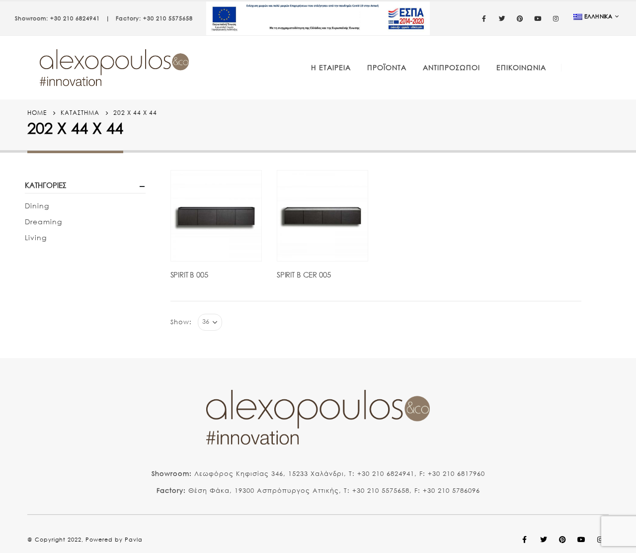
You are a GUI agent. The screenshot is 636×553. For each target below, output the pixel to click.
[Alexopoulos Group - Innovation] (114, 67)
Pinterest (562, 539)
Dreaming (43, 221)
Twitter (543, 539)
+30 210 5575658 (168, 18)
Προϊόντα (386, 67)
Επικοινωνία (521, 67)
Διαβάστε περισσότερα (245, 187)
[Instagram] (556, 18)
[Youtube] (538, 18)
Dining (37, 205)
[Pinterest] (520, 18)
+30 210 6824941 (75, 18)
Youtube (581, 539)
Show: (181, 322)
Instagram (600, 539)
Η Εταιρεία (331, 67)
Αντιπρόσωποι (451, 67)
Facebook (524, 539)
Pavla (134, 540)
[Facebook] (484, 18)
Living (36, 237)
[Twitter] (502, 18)
